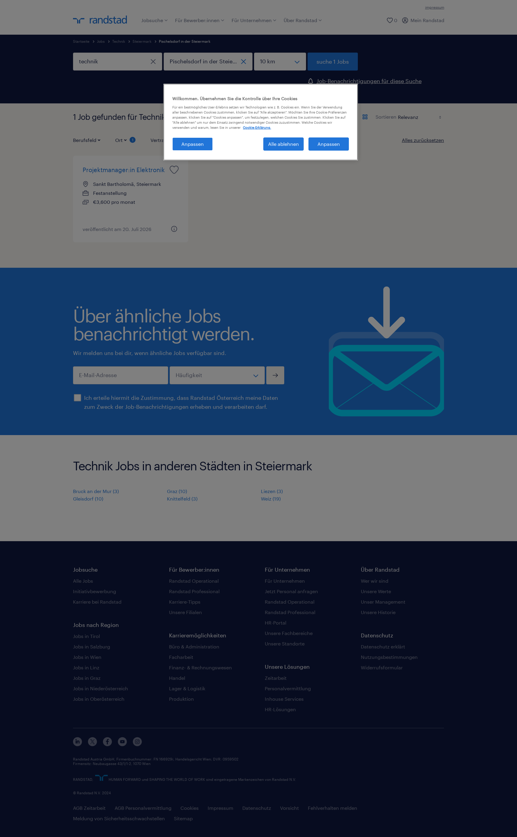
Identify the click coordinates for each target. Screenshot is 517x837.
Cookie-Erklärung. (257, 127)
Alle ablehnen (283, 144)
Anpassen (192, 144)
